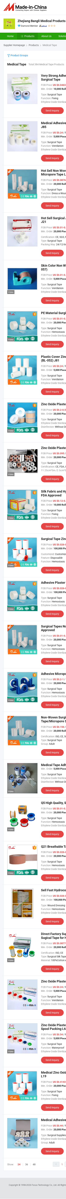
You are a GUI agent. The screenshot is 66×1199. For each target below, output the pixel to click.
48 (34, 1164)
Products (29, 36)
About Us (46, 36)
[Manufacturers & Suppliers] (26, 7)
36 (26, 1164)
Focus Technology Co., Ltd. (45, 1184)
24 (19, 1164)
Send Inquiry (52, 110)
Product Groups (19, 55)
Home (10, 36)
